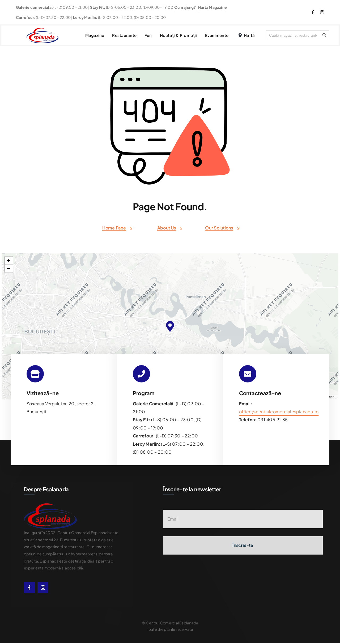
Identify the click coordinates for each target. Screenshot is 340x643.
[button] (170, 326)
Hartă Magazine (212, 7)
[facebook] (313, 12)
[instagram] (322, 12)
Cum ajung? (185, 7)
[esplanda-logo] (42, 29)
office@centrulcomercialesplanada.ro (278, 411)
